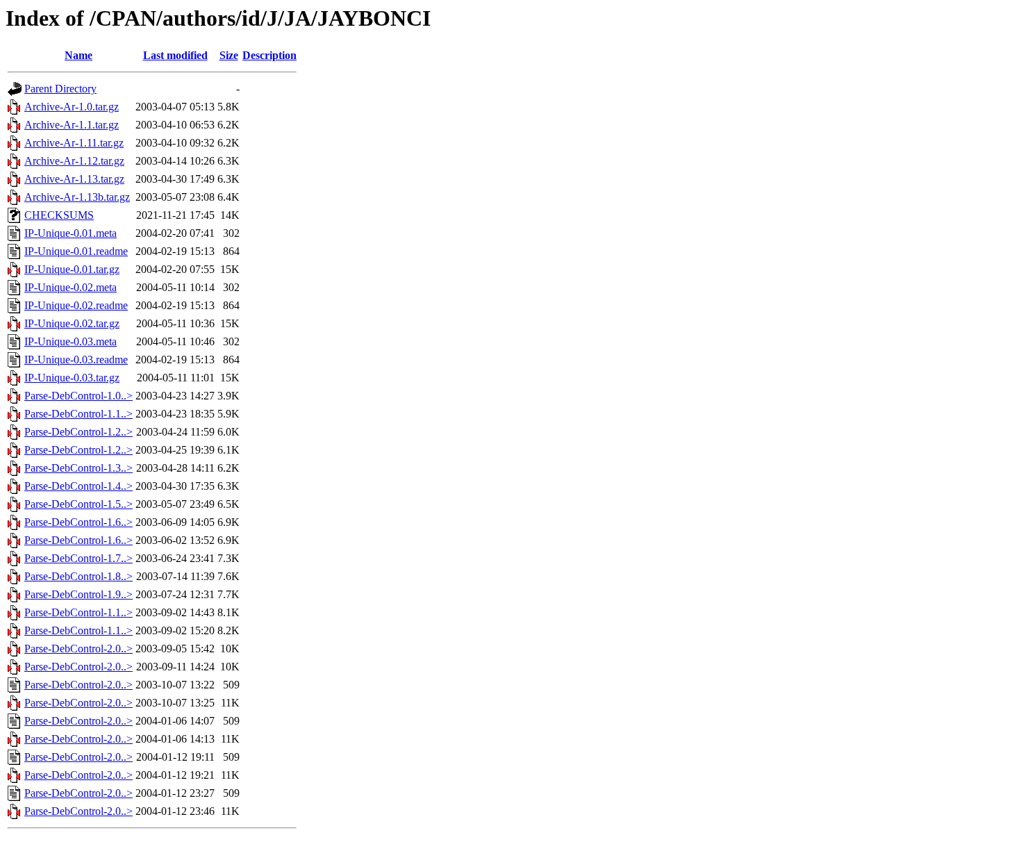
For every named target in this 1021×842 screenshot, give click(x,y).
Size (228, 55)
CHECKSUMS (59, 215)
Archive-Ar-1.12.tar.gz (74, 161)
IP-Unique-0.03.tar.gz (71, 377)
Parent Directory (60, 88)
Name (78, 55)
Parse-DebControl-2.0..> (78, 648)
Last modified (175, 55)
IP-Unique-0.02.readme (76, 305)
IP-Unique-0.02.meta (70, 287)
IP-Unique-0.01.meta (70, 233)
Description (269, 55)
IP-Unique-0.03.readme (76, 359)
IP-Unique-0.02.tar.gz (71, 323)
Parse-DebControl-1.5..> (78, 504)
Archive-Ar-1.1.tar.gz (71, 125)
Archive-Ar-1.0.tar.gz (71, 107)
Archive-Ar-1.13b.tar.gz (77, 197)
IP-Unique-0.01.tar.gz (71, 269)
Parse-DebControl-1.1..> (78, 414)
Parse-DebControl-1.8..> (78, 576)
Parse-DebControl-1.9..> (78, 594)
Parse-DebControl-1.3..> (78, 468)
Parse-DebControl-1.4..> (78, 486)
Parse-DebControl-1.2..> (78, 432)
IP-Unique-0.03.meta (70, 341)
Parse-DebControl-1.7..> (78, 558)
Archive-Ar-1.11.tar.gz (74, 143)
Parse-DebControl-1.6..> (78, 522)
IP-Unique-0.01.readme (76, 251)
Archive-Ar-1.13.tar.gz (74, 179)
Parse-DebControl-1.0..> (78, 396)
